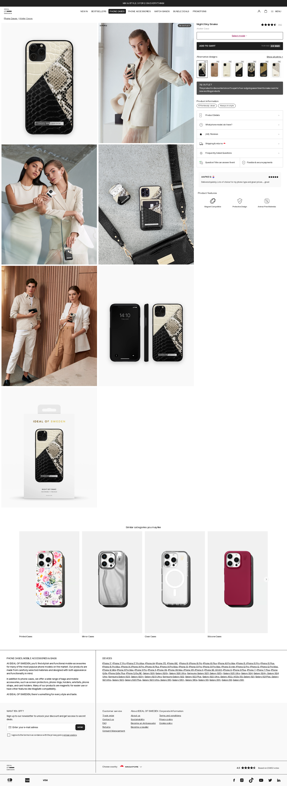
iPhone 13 (183, 667)
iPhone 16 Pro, (196, 663)
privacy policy (70, 735)
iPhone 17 (107, 663)
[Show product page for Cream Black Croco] (239, 69)
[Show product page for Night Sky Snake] (202, 69)
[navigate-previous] (266, 579)
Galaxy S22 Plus (193, 677)
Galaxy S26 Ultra (177, 673)
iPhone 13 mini (228, 667)
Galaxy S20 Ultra (150, 680)
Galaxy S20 (118, 680)
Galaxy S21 (248, 677)
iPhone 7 (251, 670)
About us (135, 716)
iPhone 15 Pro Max (111, 667)
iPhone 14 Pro (137, 667)
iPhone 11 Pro (141, 670)
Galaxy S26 (148, 673)
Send (80, 727)
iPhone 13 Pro (195, 667)
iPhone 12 (254, 667)
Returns (106, 727)
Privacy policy (166, 719)
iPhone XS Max (175, 670)
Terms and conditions (170, 716)
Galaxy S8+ (238, 680)
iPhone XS (162, 670)
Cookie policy (165, 723)
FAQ (104, 723)
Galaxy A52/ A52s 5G (231, 677)
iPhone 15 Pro (252, 663)
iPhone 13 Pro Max (211, 667)
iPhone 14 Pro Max (169, 667)
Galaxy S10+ (178, 680)
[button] (259, 767)
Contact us (108, 719)
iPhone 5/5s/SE (134, 673)
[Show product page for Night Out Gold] (263, 69)
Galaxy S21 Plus (263, 677)
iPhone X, (199, 670)
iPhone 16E (172, 663)
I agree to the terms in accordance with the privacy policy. (44, 735)
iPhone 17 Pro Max (135, 663)
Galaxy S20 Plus (133, 680)
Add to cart (239, 46)
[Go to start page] (8, 11)
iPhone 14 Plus (152, 667)
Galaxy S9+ (215, 680)
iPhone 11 (152, 670)
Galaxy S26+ (161, 673)
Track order (108, 716)
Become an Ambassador (143, 723)
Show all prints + (275, 57)
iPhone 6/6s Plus (116, 673)
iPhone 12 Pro (242, 667)
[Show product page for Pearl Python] (275, 69)
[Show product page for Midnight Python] (251, 69)
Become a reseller (139, 727)
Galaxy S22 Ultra (210, 677)
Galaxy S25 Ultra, (231, 673)
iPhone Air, (150, 663)
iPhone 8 (227, 670)
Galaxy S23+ (137, 677)
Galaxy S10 (165, 680)
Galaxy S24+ (260, 673)
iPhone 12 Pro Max (269, 667)
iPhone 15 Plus (267, 663)
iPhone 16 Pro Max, (227, 663)
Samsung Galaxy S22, (174, 677)
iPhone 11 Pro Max (125, 670)
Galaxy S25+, (216, 673)
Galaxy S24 (247, 673)
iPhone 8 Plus (239, 670)
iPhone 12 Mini (109, 670)
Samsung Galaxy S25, (198, 673)
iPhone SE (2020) (213, 670)
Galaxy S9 (203, 680)
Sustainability (137, 719)
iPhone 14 (125, 667)
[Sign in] (259, 11)
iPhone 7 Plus (263, 670)
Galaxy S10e (191, 680)
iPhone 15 (240, 663)
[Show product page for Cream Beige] (226, 69)
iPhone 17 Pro (119, 663)
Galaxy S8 (227, 680)
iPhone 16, (184, 663)
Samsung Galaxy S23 (119, 677)
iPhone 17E (161, 663)
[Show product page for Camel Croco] (214, 69)
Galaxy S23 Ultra (153, 677)
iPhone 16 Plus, (210, 663)
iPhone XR (188, 670)
